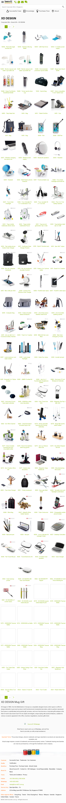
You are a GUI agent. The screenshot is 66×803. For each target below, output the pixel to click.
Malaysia (46, 794)
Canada (11, 797)
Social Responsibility (42, 769)
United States (4, 797)
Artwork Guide (33, 766)
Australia (52, 794)
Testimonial (23, 760)
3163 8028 (22, 778)
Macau (41, 794)
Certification (13, 763)
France (17, 797)
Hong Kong (18, 794)
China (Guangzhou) (32, 794)
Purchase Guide (23, 766)
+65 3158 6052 (14, 778)
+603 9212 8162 (14, 781)
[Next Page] (13, 27)
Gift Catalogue (32, 769)
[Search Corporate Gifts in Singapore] (63, 7)
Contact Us (23, 769)
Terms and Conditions (16, 774)
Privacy (25, 774)
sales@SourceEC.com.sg (17, 784)
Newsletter (52, 769)
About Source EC (14, 769)
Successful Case (14, 760)
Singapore (58, 794)
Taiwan (24, 794)
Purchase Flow (14, 766)
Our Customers (31, 760)
